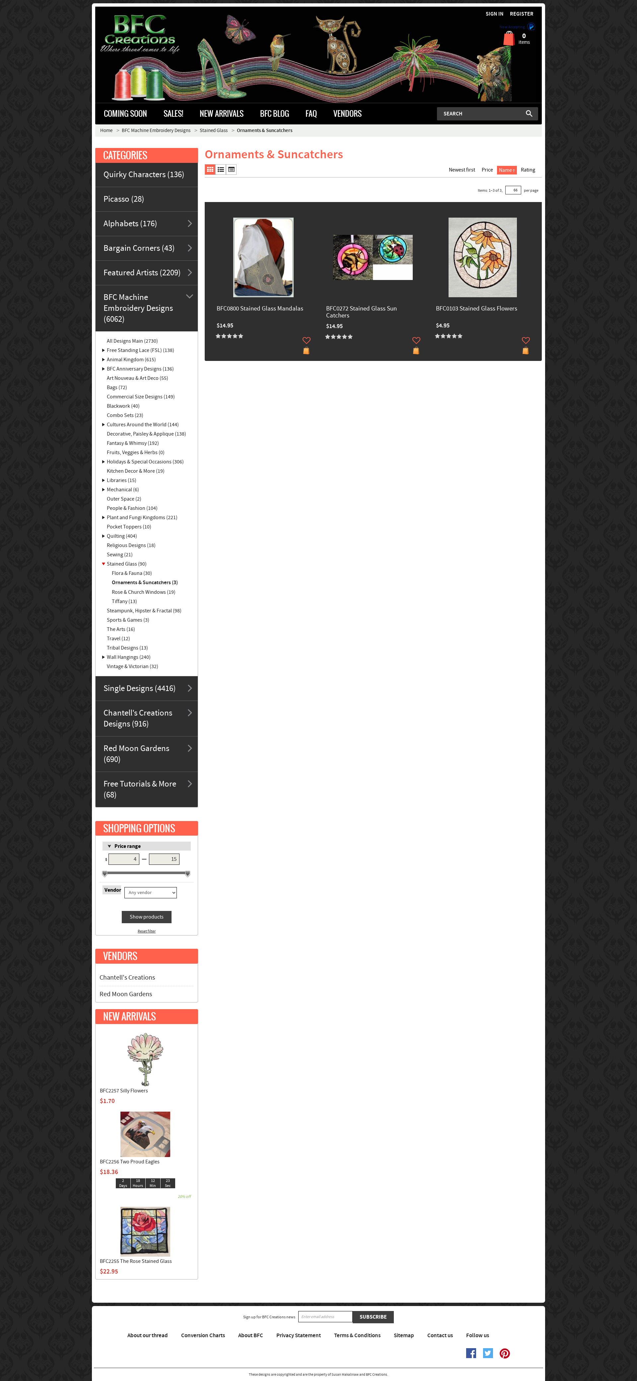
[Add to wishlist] (307, 340)
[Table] (231, 169)
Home (106, 130)
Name (505, 170)
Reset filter (147, 931)
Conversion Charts (203, 1335)
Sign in (495, 14)
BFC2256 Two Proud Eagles (130, 1161)
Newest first (462, 170)
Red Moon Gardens (126, 994)
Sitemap (404, 1335)
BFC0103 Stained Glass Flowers (476, 309)
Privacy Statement (298, 1335)
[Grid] (210, 169)
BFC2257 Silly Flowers (124, 1090)
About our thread (147, 1335)
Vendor (113, 890)
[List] (221, 169)
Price (487, 170)
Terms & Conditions (357, 1335)
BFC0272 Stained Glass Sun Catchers (361, 312)
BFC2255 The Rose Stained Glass (136, 1261)
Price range (127, 846)
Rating (528, 170)
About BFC (250, 1335)
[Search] (529, 113)
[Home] (151, 34)
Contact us (440, 1335)
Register (521, 14)
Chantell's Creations (127, 977)
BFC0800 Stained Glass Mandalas (260, 309)
